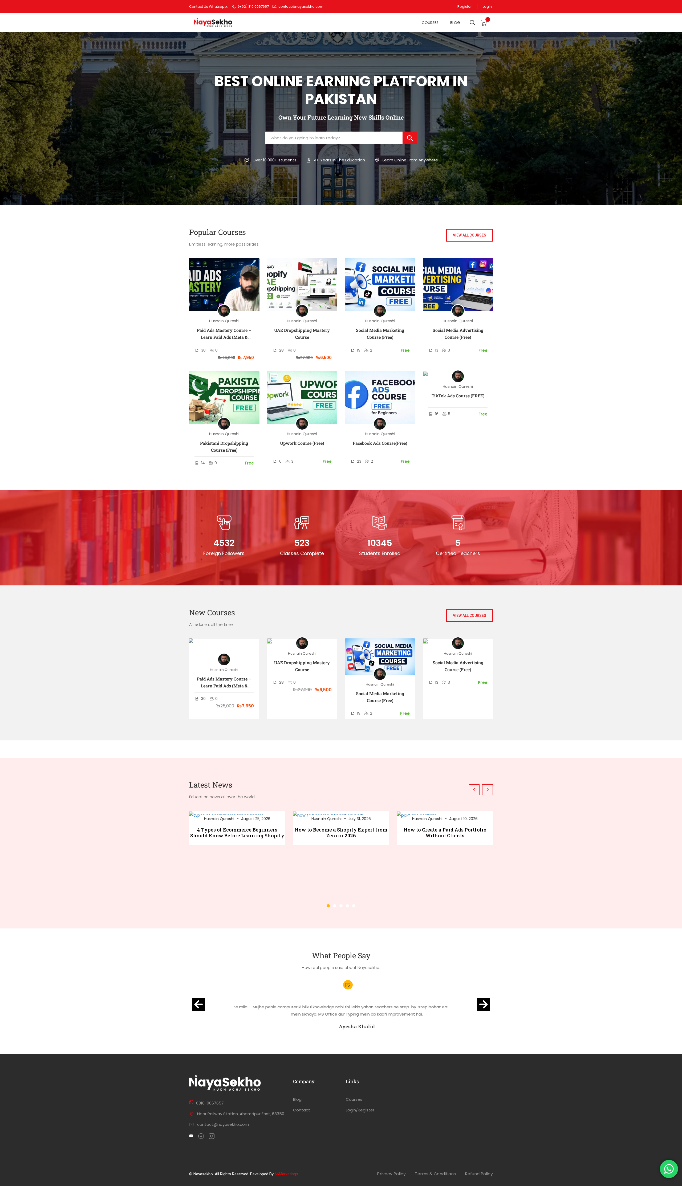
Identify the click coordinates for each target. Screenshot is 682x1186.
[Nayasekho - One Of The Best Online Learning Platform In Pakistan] (213, 22)
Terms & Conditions (435, 1174)
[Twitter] (191, 1136)
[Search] (410, 138)
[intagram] (211, 1136)
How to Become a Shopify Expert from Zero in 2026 (341, 833)
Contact (301, 1110)
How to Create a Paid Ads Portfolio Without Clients (445, 833)
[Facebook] (201, 1136)
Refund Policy (479, 1174)
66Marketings (286, 1174)
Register (464, 6)
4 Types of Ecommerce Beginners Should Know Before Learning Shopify (237, 833)
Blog (455, 22)
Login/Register (360, 1110)
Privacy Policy (391, 1174)
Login (487, 6)
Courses (430, 22)
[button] (328, 905)
